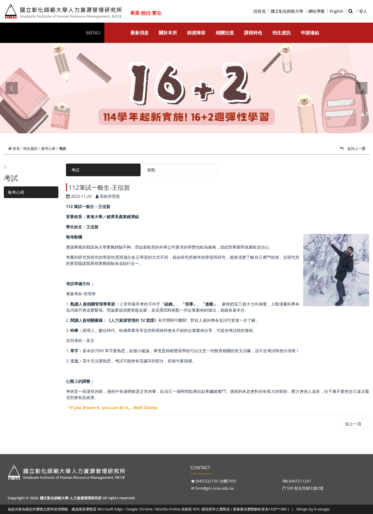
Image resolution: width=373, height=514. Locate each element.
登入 (363, 11)
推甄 (151, 170)
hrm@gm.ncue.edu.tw (214, 488)
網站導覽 (316, 11)
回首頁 (259, 11)
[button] (12, 88)
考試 (75, 170)
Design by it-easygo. (313, 509)
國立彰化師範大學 (287, 11)
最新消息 (139, 32)
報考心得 (48, 148)
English (336, 11)
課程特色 (253, 32)
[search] (351, 11)
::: (5, 166)
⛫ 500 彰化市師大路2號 (303, 488)
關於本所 (168, 32)
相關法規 (225, 32)
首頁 (16, 148)
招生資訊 (282, 32)
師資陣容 (196, 32)
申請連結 (310, 32)
